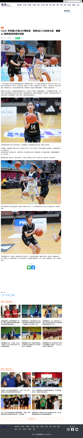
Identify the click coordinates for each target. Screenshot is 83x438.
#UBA (3, 295)
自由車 (69, 5)
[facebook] (73, 429)
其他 (78, 5)
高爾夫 (74, 5)
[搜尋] (81, 1)
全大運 (42, 5)
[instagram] (69, 429)
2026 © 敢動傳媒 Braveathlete (41, 434)
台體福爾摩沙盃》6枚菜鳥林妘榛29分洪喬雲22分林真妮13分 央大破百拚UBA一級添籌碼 (31, 344)
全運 (38, 5)
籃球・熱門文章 (6, 369)
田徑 (50, 5)
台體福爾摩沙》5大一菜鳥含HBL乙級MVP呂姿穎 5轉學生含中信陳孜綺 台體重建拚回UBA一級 (52, 322)
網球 (58, 5)
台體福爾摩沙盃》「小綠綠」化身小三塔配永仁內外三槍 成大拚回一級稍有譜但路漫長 (10, 344)
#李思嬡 (8, 295)
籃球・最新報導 (6, 301)
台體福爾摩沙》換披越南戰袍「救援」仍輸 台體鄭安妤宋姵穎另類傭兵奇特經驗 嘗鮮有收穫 (10, 322)
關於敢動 (19, 5)
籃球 (54, 5)
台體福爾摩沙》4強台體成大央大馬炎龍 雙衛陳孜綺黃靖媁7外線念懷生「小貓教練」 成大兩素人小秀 (31, 322)
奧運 (47, 5)
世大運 (24, 5)
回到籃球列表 (32, 418)
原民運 (29, 5)
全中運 (34, 5)
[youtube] (76, 429)
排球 (61, 5)
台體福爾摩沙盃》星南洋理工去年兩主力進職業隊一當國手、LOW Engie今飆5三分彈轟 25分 (52, 344)
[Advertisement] (31, 17)
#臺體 (12, 295)
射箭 (65, 5)
